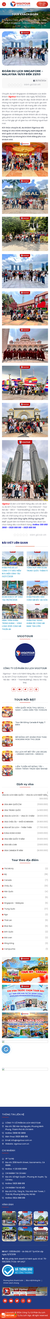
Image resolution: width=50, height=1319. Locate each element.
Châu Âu (8, 885)
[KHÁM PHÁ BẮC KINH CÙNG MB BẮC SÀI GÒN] (37, 582)
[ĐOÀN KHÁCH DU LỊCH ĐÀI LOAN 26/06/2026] (41, 1234)
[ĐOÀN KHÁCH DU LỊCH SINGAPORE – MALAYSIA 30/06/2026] (25, 1218)
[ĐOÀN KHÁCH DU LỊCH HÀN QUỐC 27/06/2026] (9, 1234)
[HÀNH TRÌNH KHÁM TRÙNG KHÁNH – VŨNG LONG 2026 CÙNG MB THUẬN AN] (12, 605)
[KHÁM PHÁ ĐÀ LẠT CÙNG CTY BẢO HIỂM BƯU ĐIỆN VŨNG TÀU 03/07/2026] (12, 553)
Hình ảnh (18, 20)
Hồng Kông (9, 943)
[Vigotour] (20, 4)
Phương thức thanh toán (13, 1280)
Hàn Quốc (8, 891)
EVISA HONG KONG (12, 833)
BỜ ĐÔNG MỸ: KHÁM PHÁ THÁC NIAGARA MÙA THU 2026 (31, 738)
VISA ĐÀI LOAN (10, 844)
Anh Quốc (8, 931)
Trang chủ (7, 20)
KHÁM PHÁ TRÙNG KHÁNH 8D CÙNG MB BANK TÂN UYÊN (36, 623)
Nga (6, 914)
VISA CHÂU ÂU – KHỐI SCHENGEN (18, 821)
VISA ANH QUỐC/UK (13, 804)
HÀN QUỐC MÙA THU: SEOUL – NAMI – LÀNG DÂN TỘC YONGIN (31, 709)
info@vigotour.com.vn (21, 1140)
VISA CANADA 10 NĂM (13, 850)
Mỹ (5, 874)
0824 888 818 (19, 1198)
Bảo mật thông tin (33, 1280)
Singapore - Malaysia (14, 903)
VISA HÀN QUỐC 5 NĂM (14, 839)
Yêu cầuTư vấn (42, 4)
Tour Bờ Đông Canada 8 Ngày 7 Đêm (30, 723)
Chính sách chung (11, 1283)
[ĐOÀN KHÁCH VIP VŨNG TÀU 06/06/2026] (12, 582)
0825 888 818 (19, 1183)
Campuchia (9, 949)
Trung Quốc (9, 908)
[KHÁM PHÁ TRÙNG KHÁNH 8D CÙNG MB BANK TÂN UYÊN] (37, 605)
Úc (5, 897)
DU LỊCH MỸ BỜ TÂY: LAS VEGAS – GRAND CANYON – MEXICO (31, 753)
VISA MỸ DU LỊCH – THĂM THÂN (18, 827)
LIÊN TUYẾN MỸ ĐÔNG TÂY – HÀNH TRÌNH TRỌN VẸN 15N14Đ (31, 767)
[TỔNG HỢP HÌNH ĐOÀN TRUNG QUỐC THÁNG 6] (37, 553)
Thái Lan (8, 920)
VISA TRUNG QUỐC (12, 810)
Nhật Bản (8, 926)
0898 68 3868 (19, 1133)
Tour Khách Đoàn (32, 20)
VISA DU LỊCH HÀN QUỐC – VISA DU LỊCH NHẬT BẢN (24, 795)
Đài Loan (8, 937)
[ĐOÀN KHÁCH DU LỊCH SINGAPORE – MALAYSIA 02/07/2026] (9, 1218)
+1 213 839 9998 (20, 1169)
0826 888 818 (21, 1136)
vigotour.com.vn (21, 1144)
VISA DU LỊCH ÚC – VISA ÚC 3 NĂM (19, 816)
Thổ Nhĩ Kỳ (9, 868)
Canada (8, 880)
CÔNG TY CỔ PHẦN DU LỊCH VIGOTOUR (25, 668)
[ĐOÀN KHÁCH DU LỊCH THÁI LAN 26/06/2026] (25, 1234)
